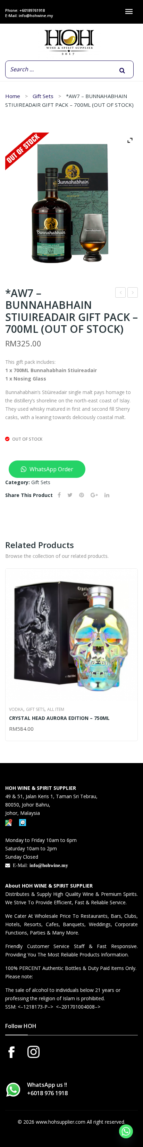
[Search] (122, 71)
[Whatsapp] (126, 1131)
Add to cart (12, 729)
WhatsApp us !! (47, 1089)
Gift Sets (43, 96)
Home (12, 96)
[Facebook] (59, 495)
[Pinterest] (81, 495)
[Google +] (94, 495)
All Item (55, 709)
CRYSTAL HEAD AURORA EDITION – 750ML (59, 718)
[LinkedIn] (106, 495)
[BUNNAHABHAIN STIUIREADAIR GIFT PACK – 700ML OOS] (71, 199)
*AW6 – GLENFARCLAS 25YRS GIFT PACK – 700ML (133, 293)
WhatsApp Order (50, 469)
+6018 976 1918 (47, 1093)
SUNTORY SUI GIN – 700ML (121, 293)
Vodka (16, 709)
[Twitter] (70, 495)
